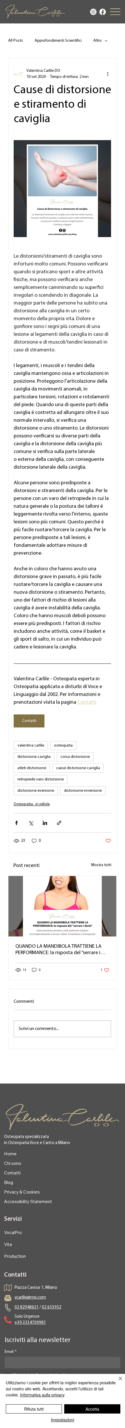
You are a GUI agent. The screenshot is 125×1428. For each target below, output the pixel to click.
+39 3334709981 (30, 1323)
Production (15, 1256)
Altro (97, 41)
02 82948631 (27, 1307)
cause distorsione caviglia (78, 768)
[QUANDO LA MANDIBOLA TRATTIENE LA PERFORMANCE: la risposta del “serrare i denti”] (62, 906)
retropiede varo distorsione (40, 779)
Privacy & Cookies (22, 1192)
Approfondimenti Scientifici (58, 41)
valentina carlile (30, 745)
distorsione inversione (83, 791)
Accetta (92, 1409)
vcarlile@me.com (30, 1297)
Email (11, 1352)
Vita (8, 1244)
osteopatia (63, 745)
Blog (8, 1182)
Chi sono (12, 1163)
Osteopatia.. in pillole (32, 804)
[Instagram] (93, 12)
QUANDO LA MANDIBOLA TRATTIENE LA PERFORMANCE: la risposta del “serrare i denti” (58, 950)
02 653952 (51, 1307)
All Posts (15, 41)
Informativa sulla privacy (42, 1395)
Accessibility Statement (28, 1201)
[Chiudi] (117, 1382)
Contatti (12, 1173)
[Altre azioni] (107, 73)
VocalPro (13, 1232)
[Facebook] (102, 12)
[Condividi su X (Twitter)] (30, 823)
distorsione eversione (35, 791)
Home (10, 1153)
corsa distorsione (75, 757)
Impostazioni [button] (62, 1419)
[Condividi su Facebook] (16, 823)
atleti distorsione (31, 768)
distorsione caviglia (34, 757)
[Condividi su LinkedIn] (45, 823)
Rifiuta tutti (34, 1409)
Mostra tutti (101, 865)
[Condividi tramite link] (59, 823)
